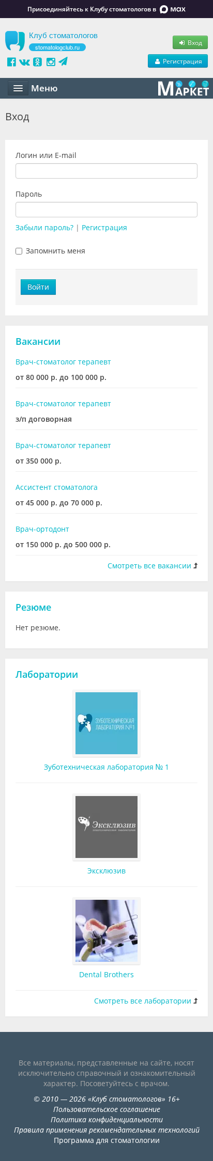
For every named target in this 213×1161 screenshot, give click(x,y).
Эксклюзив (106, 871)
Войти (38, 287)
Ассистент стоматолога (57, 487)
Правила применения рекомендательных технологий (107, 1130)
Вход (194, 42)
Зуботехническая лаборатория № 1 (106, 767)
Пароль (29, 194)
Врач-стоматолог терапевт (63, 362)
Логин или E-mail (46, 155)
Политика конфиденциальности (107, 1119)
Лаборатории (47, 674)
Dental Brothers (106, 974)
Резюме (33, 607)
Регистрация (181, 61)
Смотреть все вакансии (149, 565)
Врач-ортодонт (42, 529)
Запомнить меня (55, 251)
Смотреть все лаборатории (142, 1001)
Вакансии (38, 341)
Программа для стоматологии (107, 1140)
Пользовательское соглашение (106, 1109)
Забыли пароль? (44, 227)
